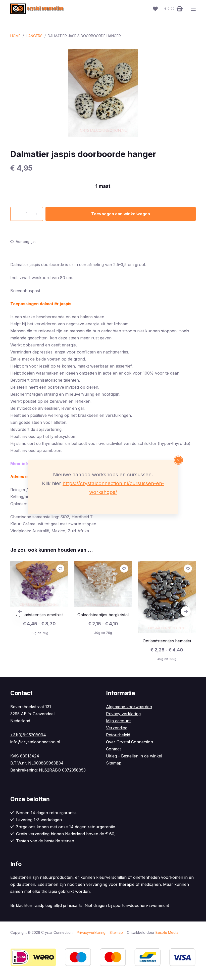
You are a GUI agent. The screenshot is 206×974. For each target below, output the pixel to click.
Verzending (116, 727)
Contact (113, 748)
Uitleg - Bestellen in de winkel (134, 755)
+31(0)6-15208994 (28, 734)
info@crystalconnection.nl (35, 741)
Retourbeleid (118, 734)
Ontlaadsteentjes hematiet (167, 640)
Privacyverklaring (91, 932)
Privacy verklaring (123, 713)
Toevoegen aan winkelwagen (120, 213)
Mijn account (118, 720)
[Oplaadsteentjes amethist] (39, 584)
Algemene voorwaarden (129, 706)
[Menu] (193, 8)
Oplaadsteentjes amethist (39, 615)
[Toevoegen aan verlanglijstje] (60, 569)
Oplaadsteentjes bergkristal (103, 614)
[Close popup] (178, 460)
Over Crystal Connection (129, 741)
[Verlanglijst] (155, 8)
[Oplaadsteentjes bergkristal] (103, 584)
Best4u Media (167, 932)
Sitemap (113, 762)
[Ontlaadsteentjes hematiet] (167, 597)
